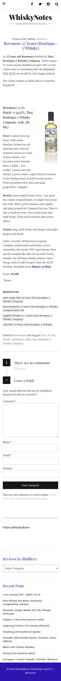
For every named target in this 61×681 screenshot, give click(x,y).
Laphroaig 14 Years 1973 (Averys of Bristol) (26, 625)
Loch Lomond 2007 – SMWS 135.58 (21, 594)
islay (28, 339)
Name (7, 442)
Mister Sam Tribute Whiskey (19, 647)
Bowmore (42, 38)
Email (7, 455)
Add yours (20, 368)
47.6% (51, 335)
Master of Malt (41, 266)
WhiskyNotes (30, 17)
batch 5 (7, 339)
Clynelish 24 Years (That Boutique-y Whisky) (27, 324)
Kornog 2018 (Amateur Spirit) (19, 653)
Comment (9, 401)
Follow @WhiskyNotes (16, 527)
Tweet (7, 280)
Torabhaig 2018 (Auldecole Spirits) (22, 631)
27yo (44, 335)
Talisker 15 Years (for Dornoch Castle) (23, 619)
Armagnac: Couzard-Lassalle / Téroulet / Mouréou (30, 659)
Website (8, 468)
